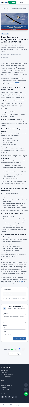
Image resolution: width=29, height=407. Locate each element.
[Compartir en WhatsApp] (12, 349)
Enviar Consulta (20, 338)
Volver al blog (15, 354)
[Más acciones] (26, 399)
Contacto (3, 387)
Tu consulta (6, 313)
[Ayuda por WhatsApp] (26, 394)
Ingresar (22, 2)
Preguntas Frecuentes (6, 385)
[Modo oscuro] (26, 389)
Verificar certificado (6, 389)
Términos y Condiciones (7, 374)
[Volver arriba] (26, 385)
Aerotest (17, 82)
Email (4, 331)
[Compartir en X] (15, 349)
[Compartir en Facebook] (19, 349)
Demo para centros (6, 376)
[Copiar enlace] (23, 349)
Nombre (5, 325)
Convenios (3, 372)
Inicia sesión (7, 294)
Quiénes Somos (5, 370)
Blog (4, 8)
